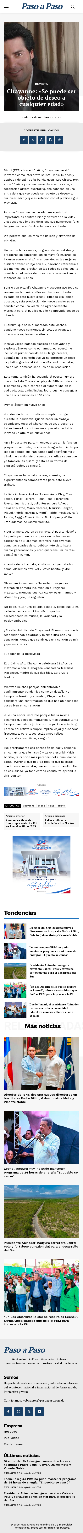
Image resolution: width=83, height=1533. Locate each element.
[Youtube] (39, 1411)
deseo (41, 805)
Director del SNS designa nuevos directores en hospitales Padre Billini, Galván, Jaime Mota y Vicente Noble (54, 931)
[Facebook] (24, 140)
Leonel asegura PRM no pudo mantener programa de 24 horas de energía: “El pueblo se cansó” (53, 951)
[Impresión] (50, 140)
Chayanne (29, 805)
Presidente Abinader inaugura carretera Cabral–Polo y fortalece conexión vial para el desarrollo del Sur (53, 970)
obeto (61, 805)
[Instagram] (18, 1411)
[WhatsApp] (41, 140)
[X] (32, 140)
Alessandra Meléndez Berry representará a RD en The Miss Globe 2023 (21, 823)
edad (51, 805)
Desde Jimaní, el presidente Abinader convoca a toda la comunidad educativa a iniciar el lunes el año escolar (54, 1010)
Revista (41, 84)
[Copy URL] (59, 140)
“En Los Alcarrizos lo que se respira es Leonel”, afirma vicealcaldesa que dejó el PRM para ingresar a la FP (53, 990)
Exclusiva (10, 1473)
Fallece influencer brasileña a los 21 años (59, 822)
